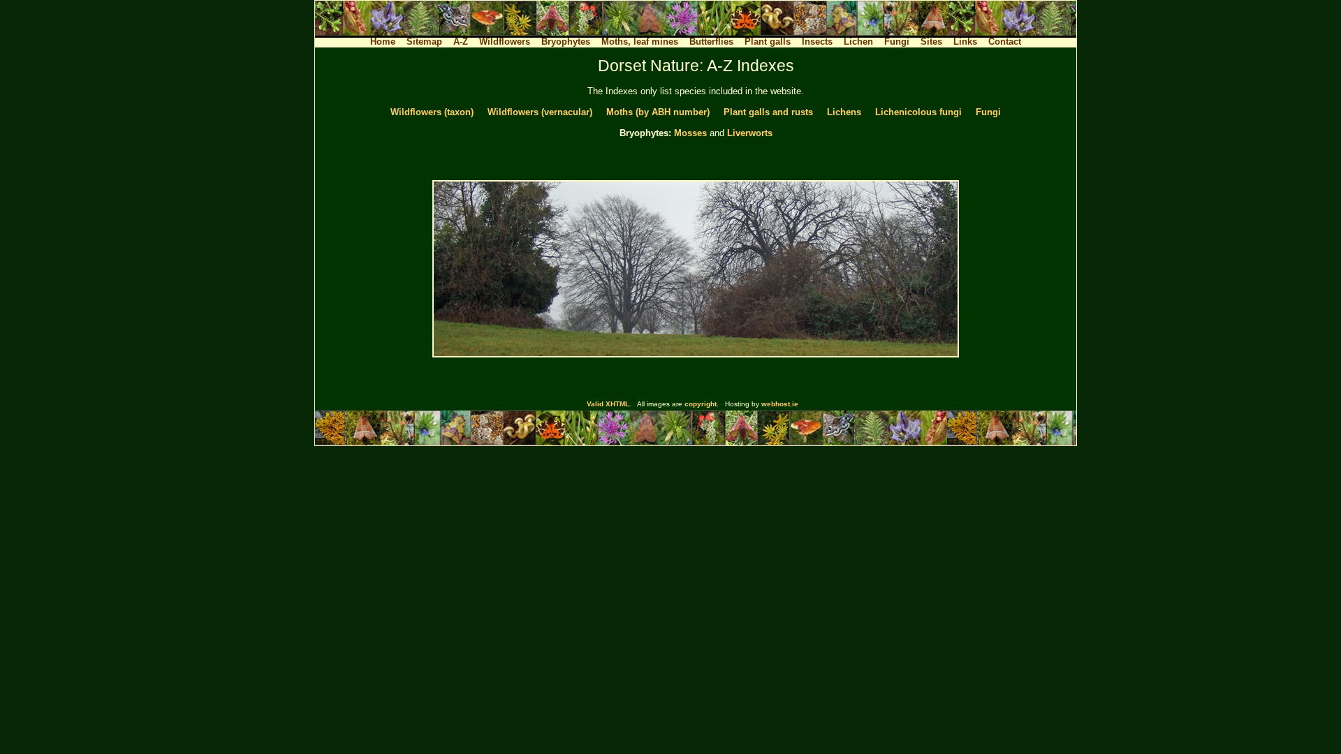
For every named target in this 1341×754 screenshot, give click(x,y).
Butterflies (711, 41)
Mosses (690, 133)
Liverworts (749, 133)
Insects (817, 41)
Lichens (844, 112)
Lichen (858, 41)
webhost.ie (779, 404)
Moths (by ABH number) (658, 112)
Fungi (896, 41)
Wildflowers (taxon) (432, 112)
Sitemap (424, 41)
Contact (1004, 41)
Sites (931, 41)
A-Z (460, 41)
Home (382, 41)
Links (965, 41)
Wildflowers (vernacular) (540, 112)
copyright (700, 404)
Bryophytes (565, 41)
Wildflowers (504, 41)
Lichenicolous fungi (918, 112)
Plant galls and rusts (768, 112)
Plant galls (768, 41)
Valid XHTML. (609, 404)
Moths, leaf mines (639, 41)
